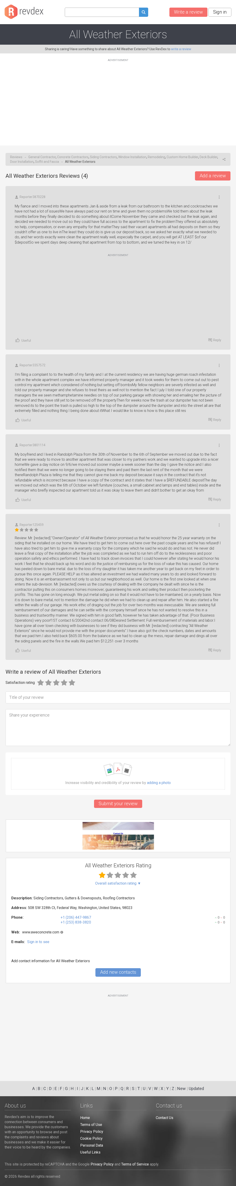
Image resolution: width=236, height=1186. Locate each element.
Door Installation (22, 161)
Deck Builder (208, 157)
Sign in (220, 12)
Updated (196, 1088)
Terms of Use (91, 1124)
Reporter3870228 (32, 197)
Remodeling (156, 157)
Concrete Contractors (72, 157)
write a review (181, 49)
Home (85, 1118)
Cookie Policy (91, 1138)
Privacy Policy (91, 1131)
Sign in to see (38, 942)
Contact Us (164, 1118)
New (181, 1088)
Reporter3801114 (32, 445)
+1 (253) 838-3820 (76, 922)
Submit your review (118, 803)
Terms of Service (135, 1164)
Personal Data (91, 1145)
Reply (217, 340)
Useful (26, 340)
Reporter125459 (32, 525)
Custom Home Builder (182, 157)
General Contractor (42, 157)
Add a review (213, 175)
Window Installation (132, 157)
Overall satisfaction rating (118, 883)
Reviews (16, 157)
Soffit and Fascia (47, 161)
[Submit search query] (143, 13)
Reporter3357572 (32, 365)
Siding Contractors (103, 157)
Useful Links (90, 1152)
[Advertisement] (118, 99)
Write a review (188, 12)
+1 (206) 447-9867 (76, 917)
